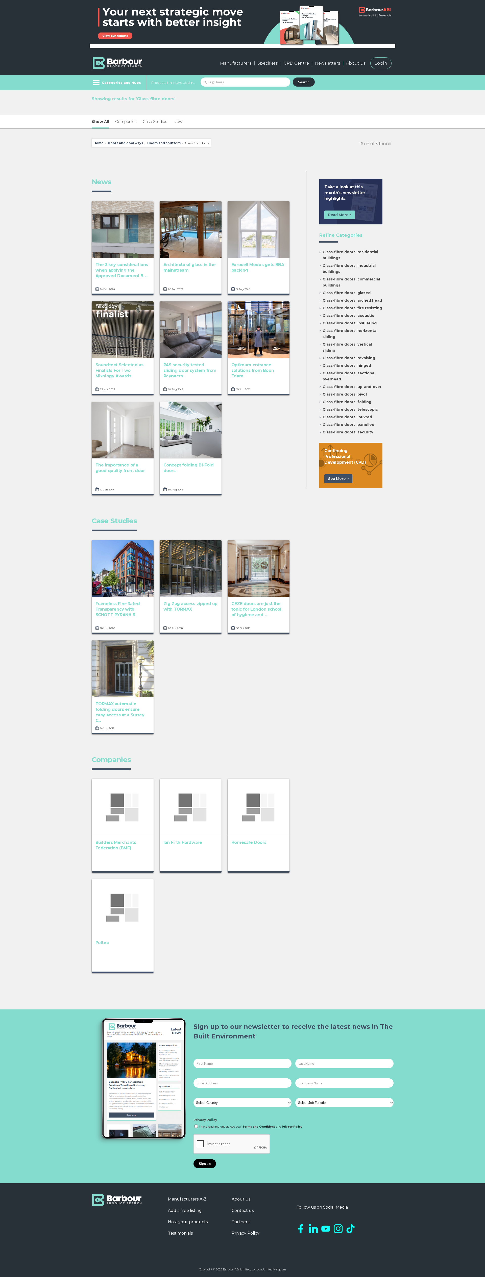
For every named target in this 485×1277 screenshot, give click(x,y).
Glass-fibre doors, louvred (347, 417)
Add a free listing (185, 1210)
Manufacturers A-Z (187, 1199)
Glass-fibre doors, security (348, 432)
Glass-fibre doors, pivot (345, 394)
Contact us (243, 1210)
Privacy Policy (205, 1120)
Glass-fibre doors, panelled (348, 424)
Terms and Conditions (259, 1126)
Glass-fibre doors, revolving (349, 358)
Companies (125, 121)
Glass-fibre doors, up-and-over (352, 386)
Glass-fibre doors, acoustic (348, 315)
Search (303, 82)
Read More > (339, 215)
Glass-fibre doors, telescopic (350, 409)
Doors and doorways (125, 143)
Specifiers (267, 63)
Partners (240, 1221)
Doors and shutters (164, 143)
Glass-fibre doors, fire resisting (352, 308)
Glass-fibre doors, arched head (352, 300)
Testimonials (180, 1233)
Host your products (188, 1221)
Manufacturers (235, 63)
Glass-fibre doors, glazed (347, 293)
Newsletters (327, 63)
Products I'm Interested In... (173, 83)
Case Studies (155, 121)
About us (241, 1199)
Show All (100, 121)
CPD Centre (296, 63)
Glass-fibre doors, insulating (350, 323)
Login (381, 63)
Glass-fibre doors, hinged (347, 365)
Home (98, 143)
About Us (356, 63)
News (178, 121)
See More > (338, 478)
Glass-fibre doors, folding (347, 402)
